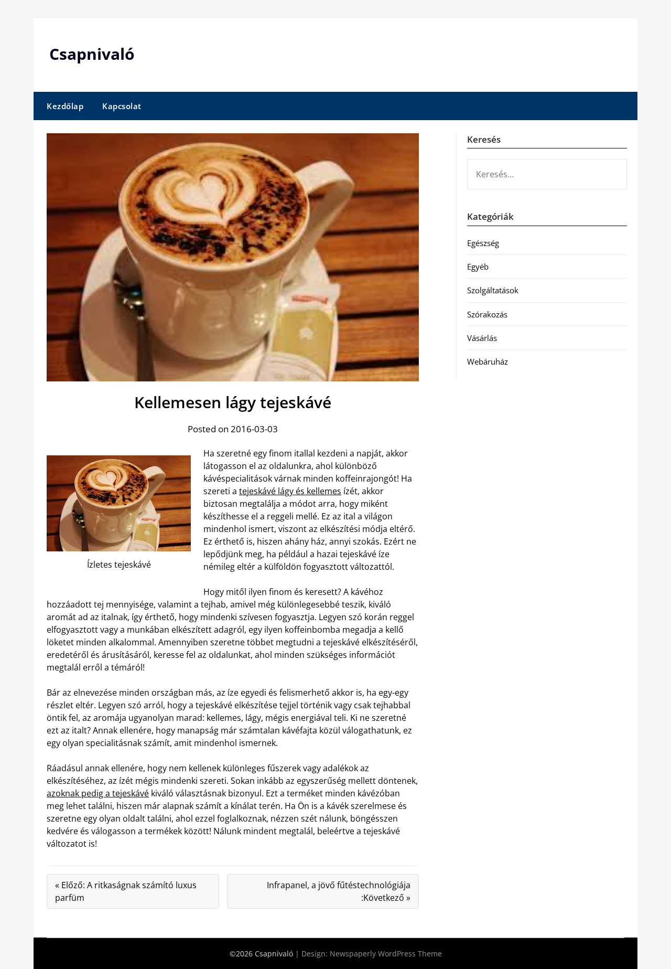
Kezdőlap (65, 106)
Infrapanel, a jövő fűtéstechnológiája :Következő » (338, 891)
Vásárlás (482, 338)
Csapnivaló (92, 54)
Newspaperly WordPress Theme (386, 954)
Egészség (483, 243)
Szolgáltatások (492, 290)
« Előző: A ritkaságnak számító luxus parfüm (126, 891)
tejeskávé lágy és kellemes (290, 491)
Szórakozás (487, 314)
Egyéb (478, 266)
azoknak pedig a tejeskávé (98, 793)
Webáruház (487, 361)
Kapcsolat (122, 106)
